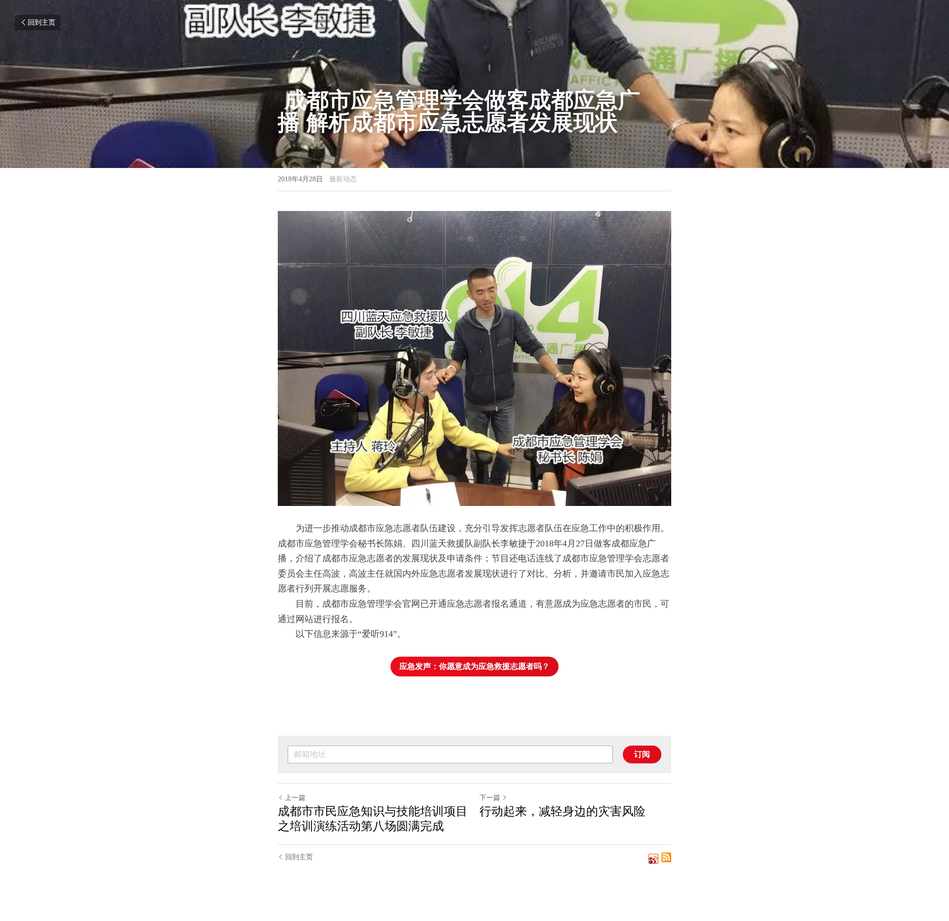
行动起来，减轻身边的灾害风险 (562, 811)
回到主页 (41, 22)
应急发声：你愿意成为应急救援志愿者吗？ (474, 666)
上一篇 (295, 797)
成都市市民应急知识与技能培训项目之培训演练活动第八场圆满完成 (373, 819)
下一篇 (489, 797)
